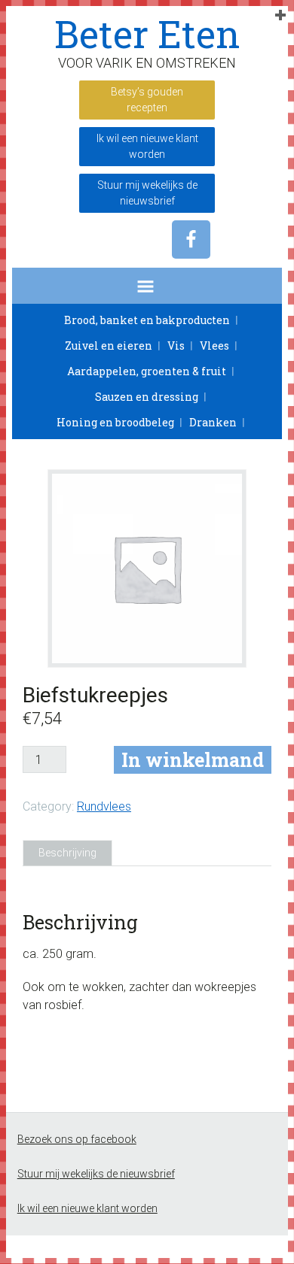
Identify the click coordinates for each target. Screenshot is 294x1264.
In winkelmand (192, 759)
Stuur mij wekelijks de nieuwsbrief (147, 193)
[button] (147, 286)
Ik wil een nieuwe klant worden (147, 146)
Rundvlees (104, 806)
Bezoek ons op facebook (76, 1139)
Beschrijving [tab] (67, 853)
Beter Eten (147, 34)
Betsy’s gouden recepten (147, 100)
